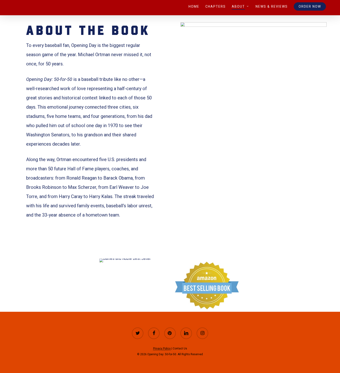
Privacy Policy (162, 348)
